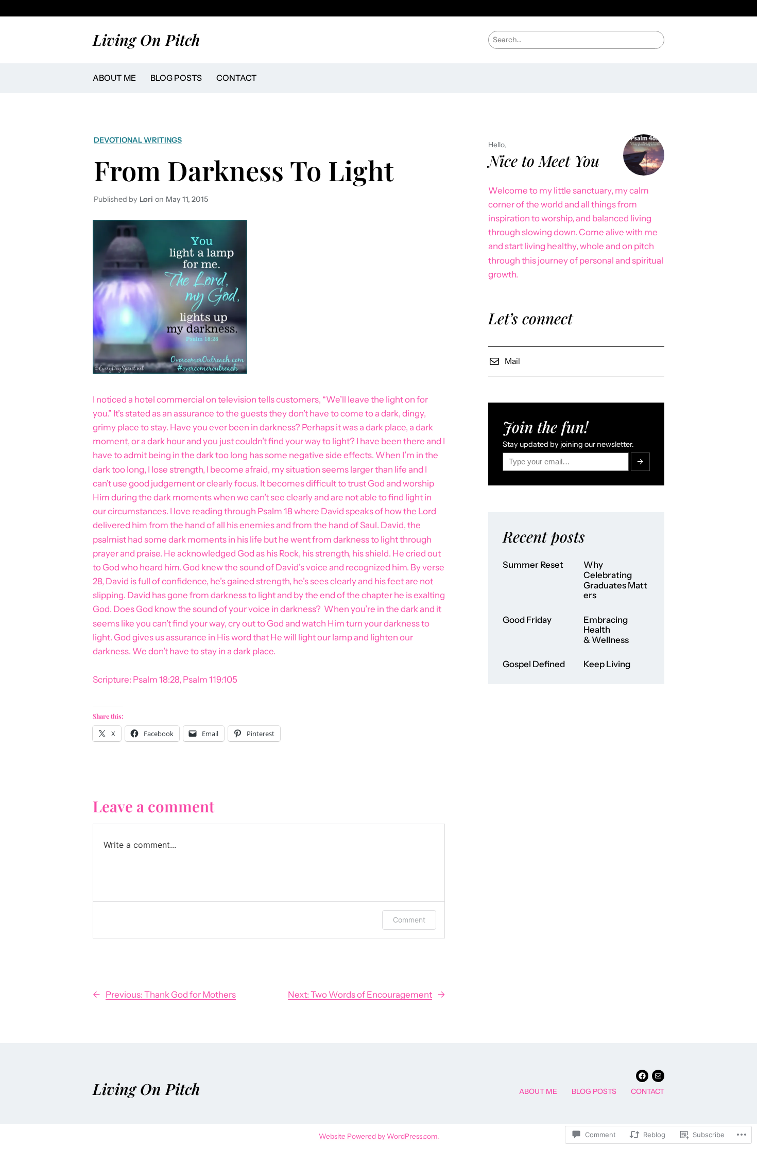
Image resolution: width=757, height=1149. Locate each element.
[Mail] (658, 1076)
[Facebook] (642, 1076)
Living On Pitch (146, 39)
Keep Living (606, 664)
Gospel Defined (534, 664)
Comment (409, 919)
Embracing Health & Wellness (606, 630)
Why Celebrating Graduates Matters (615, 580)
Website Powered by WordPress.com (378, 1136)
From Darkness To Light (243, 169)
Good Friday (527, 620)
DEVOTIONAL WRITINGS (138, 140)
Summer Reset (533, 565)
